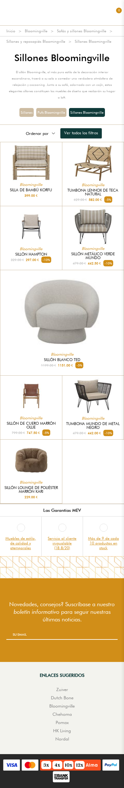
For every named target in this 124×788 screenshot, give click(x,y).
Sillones (26, 112)
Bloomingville (36, 31)
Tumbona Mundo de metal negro (93, 425)
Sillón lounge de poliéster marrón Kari (31, 489)
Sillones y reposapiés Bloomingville (35, 41)
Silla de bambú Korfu (31, 190)
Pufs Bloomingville (51, 112)
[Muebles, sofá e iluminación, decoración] (62, 13)
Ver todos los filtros (81, 132)
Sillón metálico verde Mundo (93, 256)
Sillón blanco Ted (62, 360)
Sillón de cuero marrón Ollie (31, 425)
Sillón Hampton (31, 254)
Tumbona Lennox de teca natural (92, 192)
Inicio (10, 31)
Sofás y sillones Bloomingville (81, 31)
